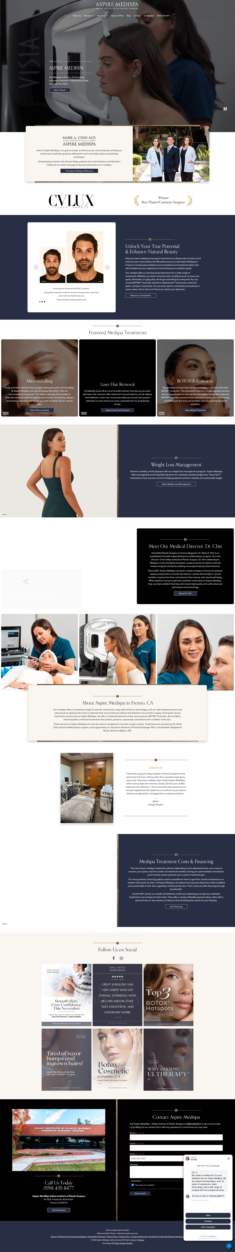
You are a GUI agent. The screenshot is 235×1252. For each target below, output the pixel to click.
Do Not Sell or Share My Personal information (166, 1236)
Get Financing (176, 906)
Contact (137, 15)
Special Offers (117, 15)
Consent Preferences (139, 1236)
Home (67, 15)
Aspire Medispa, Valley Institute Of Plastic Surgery (117, 6)
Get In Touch (59, 90)
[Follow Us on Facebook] (113, 958)
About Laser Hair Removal (117, 410)
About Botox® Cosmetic (195, 410)
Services (88, 15)
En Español (149, 15)
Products (101, 15)
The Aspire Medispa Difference (79, 170)
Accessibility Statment (97, 1236)
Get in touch (140, 1193)
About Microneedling (39, 410)
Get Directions (58, 1210)
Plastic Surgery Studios (123, 1243)
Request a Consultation (140, 295)
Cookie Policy (124, 1236)
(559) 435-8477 (163, 15)
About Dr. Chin (185, 593)
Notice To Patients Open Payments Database (68, 1236)
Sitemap (141, 1240)
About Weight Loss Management (176, 484)
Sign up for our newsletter (145, 1185)
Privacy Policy (112, 1236)
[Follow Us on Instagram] (121, 958)
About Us (77, 15)
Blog (129, 15)
